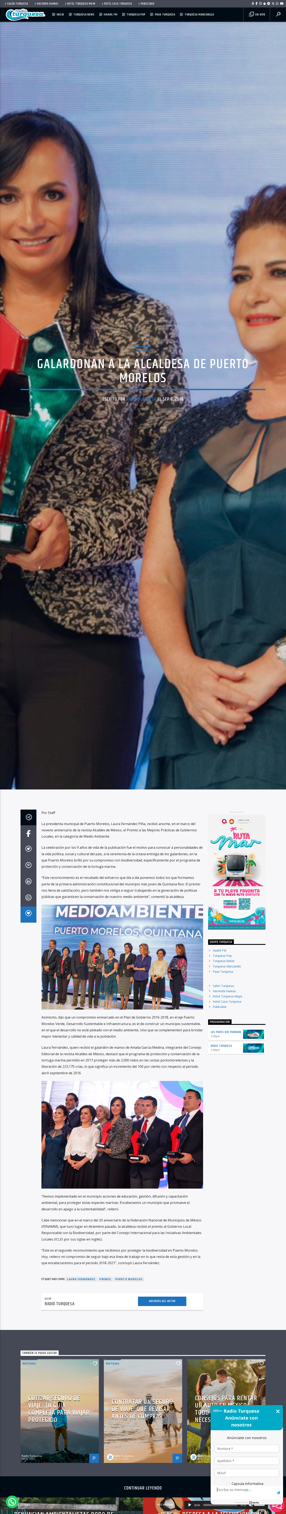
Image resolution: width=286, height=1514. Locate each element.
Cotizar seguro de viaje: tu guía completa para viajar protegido (58, 1477)
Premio (105, 1346)
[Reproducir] (190, 1505)
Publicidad (148, 3)
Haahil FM (110, 14)
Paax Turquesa (165, 14)
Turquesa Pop (136, 14)
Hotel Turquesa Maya (81, 3)
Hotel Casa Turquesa (118, 3)
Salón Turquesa (17, 3)
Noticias (142, 382)
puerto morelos (129, 1346)
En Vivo (260, 14)
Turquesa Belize (223, 1028)
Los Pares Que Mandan (226, 1099)
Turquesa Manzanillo (199, 14)
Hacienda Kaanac (48, 3)
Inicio (60, 14)
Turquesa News (83, 14)
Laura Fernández (81, 1346)
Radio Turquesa (141, 430)
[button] (12, 1502)
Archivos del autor (162, 1368)
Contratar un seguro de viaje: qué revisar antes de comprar (142, 1476)
